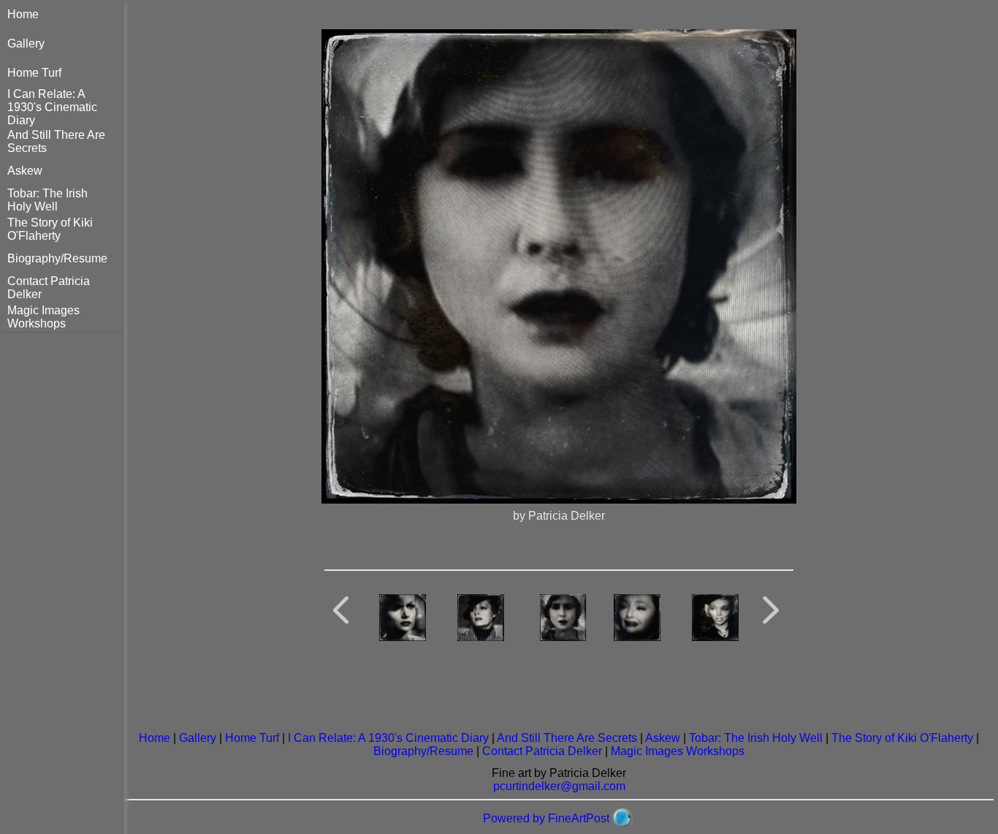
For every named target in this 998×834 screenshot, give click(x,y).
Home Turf (34, 73)
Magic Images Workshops (43, 317)
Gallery (26, 43)
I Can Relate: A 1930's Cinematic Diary (52, 107)
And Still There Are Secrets (567, 738)
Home (23, 14)
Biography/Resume (57, 258)
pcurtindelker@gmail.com (559, 786)
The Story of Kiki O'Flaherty (50, 229)
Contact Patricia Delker (542, 751)
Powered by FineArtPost (546, 818)
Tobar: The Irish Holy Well (47, 200)
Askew (24, 170)
